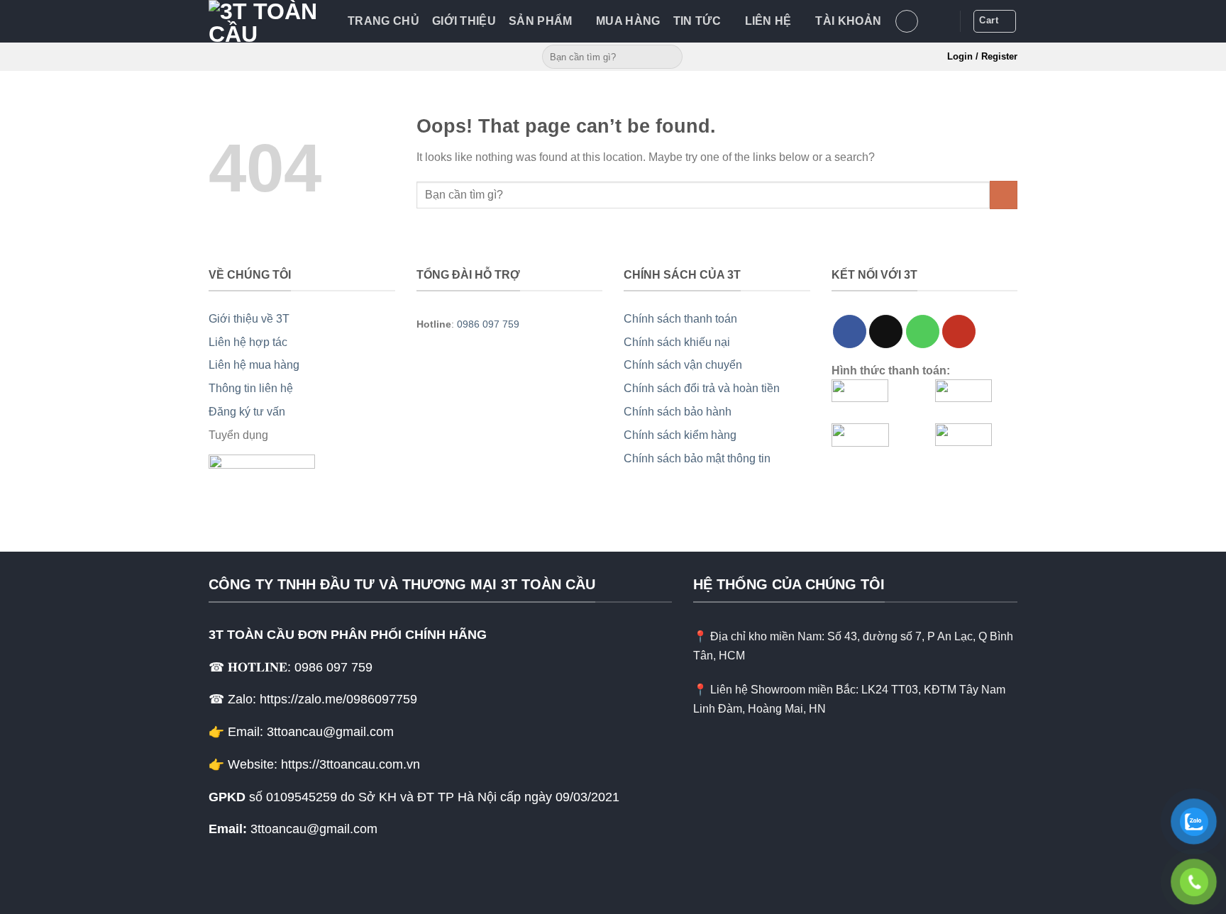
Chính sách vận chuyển (683, 365)
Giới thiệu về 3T (249, 319)
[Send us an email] (885, 331)
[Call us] (922, 331)
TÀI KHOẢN (848, 21)
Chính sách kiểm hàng (680, 435)
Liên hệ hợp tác (248, 342)
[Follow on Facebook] (849, 331)
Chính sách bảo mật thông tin (697, 458)
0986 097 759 (488, 324)
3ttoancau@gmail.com (313, 829)
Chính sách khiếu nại (677, 342)
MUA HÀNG (628, 21)
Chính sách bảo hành (677, 412)
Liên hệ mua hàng (254, 365)
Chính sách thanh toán (680, 319)
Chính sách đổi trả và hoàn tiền (702, 388)
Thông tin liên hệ (251, 388)
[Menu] (906, 21)
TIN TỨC (697, 21)
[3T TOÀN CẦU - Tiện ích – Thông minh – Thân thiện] (267, 21)
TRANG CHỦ (383, 21)
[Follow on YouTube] (959, 331)
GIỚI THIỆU (464, 21)
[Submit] (669, 57)
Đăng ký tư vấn (247, 412)
